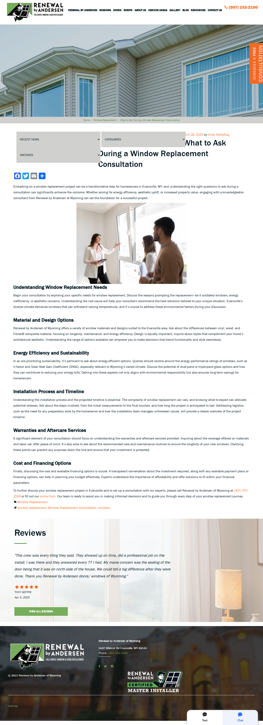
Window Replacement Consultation (72, 507)
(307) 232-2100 (243, 7)
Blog (185, 10)
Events (128, 10)
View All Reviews (41, 611)
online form (48, 496)
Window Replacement (105, 120)
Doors (117, 10)
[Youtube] (112, 666)
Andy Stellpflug (218, 134)
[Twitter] (105, 666)
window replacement (31, 507)
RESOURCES (198, 10)
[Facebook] (99, 666)
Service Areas (157, 10)
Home (86, 120)
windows (104, 507)
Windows (105, 10)
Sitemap (13, 706)
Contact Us (215, 10)
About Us (140, 10)
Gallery (175, 10)
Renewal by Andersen (82, 10)
